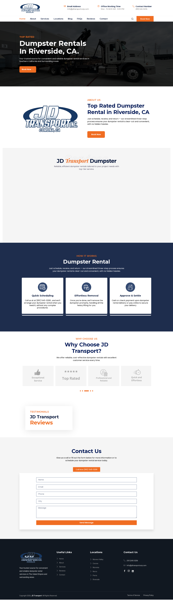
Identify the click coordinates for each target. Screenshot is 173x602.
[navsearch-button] (132, 18)
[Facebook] (125, 570)
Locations (58, 19)
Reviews (91, 19)
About (33, 19)
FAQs (79, 19)
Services (45, 19)
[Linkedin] (133, 569)
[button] (80, 390)
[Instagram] (129, 570)
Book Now (145, 19)
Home (22, 19)
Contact (104, 19)
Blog (70, 19)
